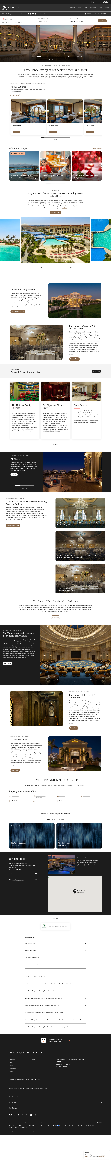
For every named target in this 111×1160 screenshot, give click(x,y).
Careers (22, 1125)
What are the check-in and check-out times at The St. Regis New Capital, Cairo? (48, 984)
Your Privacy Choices (64, 1125)
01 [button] (54, 270)
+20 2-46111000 (101, 13)
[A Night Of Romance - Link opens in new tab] (87, 166)
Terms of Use (29, 1125)
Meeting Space (16, 800)
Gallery (107, 7)
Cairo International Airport (18, 874)
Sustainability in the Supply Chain (88, 1125)
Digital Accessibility (75, 1125)
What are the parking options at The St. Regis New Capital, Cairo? (44, 998)
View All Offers (96, 148)
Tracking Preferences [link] (14, 1125)
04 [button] (56, 270)
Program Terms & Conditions (39, 1125)
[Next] (102, 113)
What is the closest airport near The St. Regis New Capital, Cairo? (44, 1012)
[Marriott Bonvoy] (105, 2)
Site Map (11, 1127)
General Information (30, 950)
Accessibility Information (32, 957)
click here (101, 1156)
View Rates (16, 132)
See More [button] (81, 77)
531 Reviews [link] (43, 13)
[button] (95, 2)
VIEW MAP (89, 13)
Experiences (93, 7)
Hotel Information (30, 943)
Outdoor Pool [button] (86, 796)
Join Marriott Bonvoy (18, 311)
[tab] (32, 785)
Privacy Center (51, 1125)
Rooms (79, 7)
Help (24, 1127)
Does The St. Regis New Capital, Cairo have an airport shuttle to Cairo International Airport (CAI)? (53, 1020)
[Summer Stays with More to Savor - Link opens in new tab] (55, 166)
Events (100, 7)
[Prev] (11, 113)
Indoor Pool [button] (62, 796)
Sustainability (15, 796)
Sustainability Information (32, 965)
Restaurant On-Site (41, 796)
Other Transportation (17, 880)
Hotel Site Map (18, 1127)
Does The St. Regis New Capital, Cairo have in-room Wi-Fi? (42, 1005)
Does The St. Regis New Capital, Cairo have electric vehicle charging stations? (47, 1027)
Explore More (74, 359)
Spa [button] (37, 800)
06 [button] (75, 681)
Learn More (15, 95)
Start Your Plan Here (13, 525)
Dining (85, 7)
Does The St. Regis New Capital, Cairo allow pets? (39, 991)
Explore (14, 474)
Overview (72, 7)
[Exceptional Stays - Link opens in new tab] (24, 166)
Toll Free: (64, 1064)
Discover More (55, 212)
